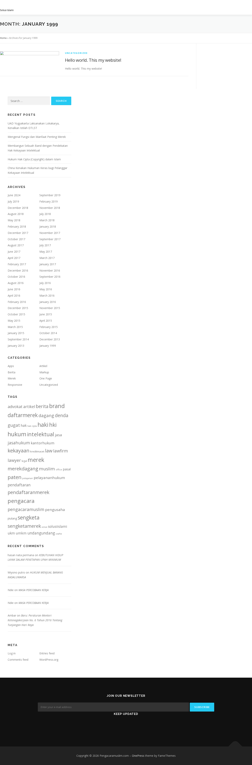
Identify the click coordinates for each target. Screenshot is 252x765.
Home (3, 38)
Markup (44, 372)
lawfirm (60, 451)
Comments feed (18, 659)
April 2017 (14, 258)
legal (24, 461)
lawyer (14, 460)
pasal (67, 469)
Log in (12, 653)
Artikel (43, 366)
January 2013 (16, 345)
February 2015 (48, 327)
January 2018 (47, 226)
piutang (12, 518)
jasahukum (19, 443)
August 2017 (16, 245)
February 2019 (48, 201)
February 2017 (17, 264)
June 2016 (14, 289)
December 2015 (18, 308)
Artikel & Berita (215, 7)
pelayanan (27, 478)
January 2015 (16, 333)
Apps (11, 366)
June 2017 (14, 251)
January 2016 (47, 302)
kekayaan (18, 450)
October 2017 (16, 239)
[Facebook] (111, 725)
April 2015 (45, 320)
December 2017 (18, 233)
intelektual (40, 434)
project (189, 7)
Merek (12, 378)
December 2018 (18, 208)
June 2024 (14, 195)
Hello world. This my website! (93, 60)
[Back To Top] (235, 747)
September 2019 (49, 195)
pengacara (21, 500)
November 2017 (49, 233)
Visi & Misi (122, 7)
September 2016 (49, 276)
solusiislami (57, 526)
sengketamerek (24, 526)
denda (61, 415)
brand (57, 406)
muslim (47, 469)
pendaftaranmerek (28, 492)
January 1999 (47, 345)
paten (14, 477)
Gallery (170, 7)
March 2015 (15, 327)
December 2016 (18, 270)
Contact (241, 7)
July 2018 (45, 214)
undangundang (41, 533)
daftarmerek (23, 415)
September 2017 (49, 239)
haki (43, 424)
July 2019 (13, 201)
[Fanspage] (126, 725)
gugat (14, 425)
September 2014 (18, 339)
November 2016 (49, 270)
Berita (11, 372)
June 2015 (45, 314)
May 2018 (14, 220)
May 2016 (45, 289)
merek (36, 459)
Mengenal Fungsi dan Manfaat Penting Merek (37, 137)
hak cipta (32, 425)
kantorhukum (42, 442)
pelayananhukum (49, 477)
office (59, 469)
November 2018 (49, 208)
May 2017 (45, 251)
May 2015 (14, 320)
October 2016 (16, 276)
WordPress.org (48, 659)
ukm (11, 533)
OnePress (138, 756)
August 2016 (16, 283)
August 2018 (16, 214)
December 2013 (49, 339)
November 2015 (49, 308)
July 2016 (45, 283)
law (48, 450)
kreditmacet (37, 451)
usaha (59, 533)
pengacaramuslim (26, 509)
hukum (17, 434)
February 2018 (17, 226)
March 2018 (47, 220)
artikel (29, 406)
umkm (21, 533)
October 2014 (48, 333)
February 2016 (17, 302)
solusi (44, 527)
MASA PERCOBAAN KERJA (34, 590)
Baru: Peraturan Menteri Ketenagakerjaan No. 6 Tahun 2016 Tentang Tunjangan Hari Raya (35, 620)
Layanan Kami (146, 7)
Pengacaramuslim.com (30, 6)
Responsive (15, 385)
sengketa (28, 517)
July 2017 (45, 245)
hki (53, 424)
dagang (46, 415)
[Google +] (141, 725)
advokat (15, 406)
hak (24, 425)
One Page (45, 378)
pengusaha (55, 509)
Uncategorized (76, 52)
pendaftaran (19, 485)
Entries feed (47, 653)
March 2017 (47, 258)
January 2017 (47, 264)
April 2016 (14, 295)
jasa (58, 434)
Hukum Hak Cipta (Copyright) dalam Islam (34, 159)
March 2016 (47, 295)
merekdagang (23, 468)
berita (42, 406)
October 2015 (16, 314)
